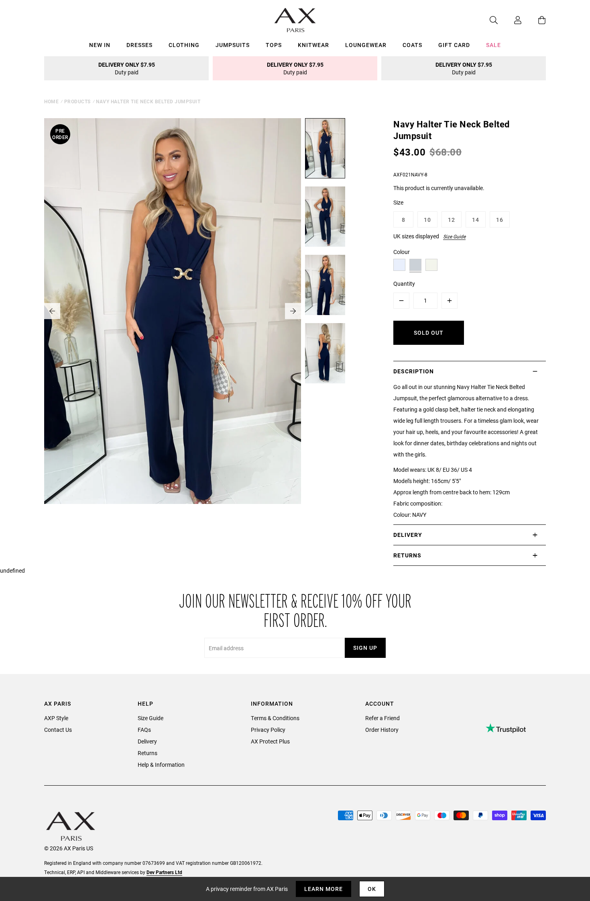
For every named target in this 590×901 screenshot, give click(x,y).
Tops (274, 45)
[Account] (510, 20)
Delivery (147, 741)
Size (398, 202)
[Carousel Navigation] (172, 311)
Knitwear (313, 45)
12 (451, 219)
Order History (382, 729)
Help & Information (161, 764)
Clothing (184, 45)
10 (427, 219)
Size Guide (454, 236)
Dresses (139, 45)
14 (475, 219)
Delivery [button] (407, 535)
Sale (493, 45)
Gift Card (454, 45)
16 (499, 219)
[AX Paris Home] (295, 20)
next (293, 311)
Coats (412, 45)
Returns (147, 753)
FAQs (144, 729)
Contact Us (58, 729)
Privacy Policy (268, 729)
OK (372, 889)
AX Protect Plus (270, 741)
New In (99, 45)
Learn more (323, 889)
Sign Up (365, 647)
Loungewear (366, 45)
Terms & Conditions (275, 718)
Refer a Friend (382, 718)
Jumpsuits (233, 45)
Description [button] (413, 371)
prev (52, 311)
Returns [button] (407, 555)
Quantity (404, 283)
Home (51, 101)
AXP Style (56, 718)
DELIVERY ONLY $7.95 (126, 68)
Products (77, 101)
